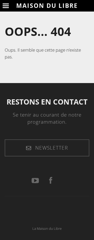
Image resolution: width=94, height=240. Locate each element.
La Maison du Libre (47, 228)
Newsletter (51, 147)
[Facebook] (50, 180)
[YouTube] (35, 180)
